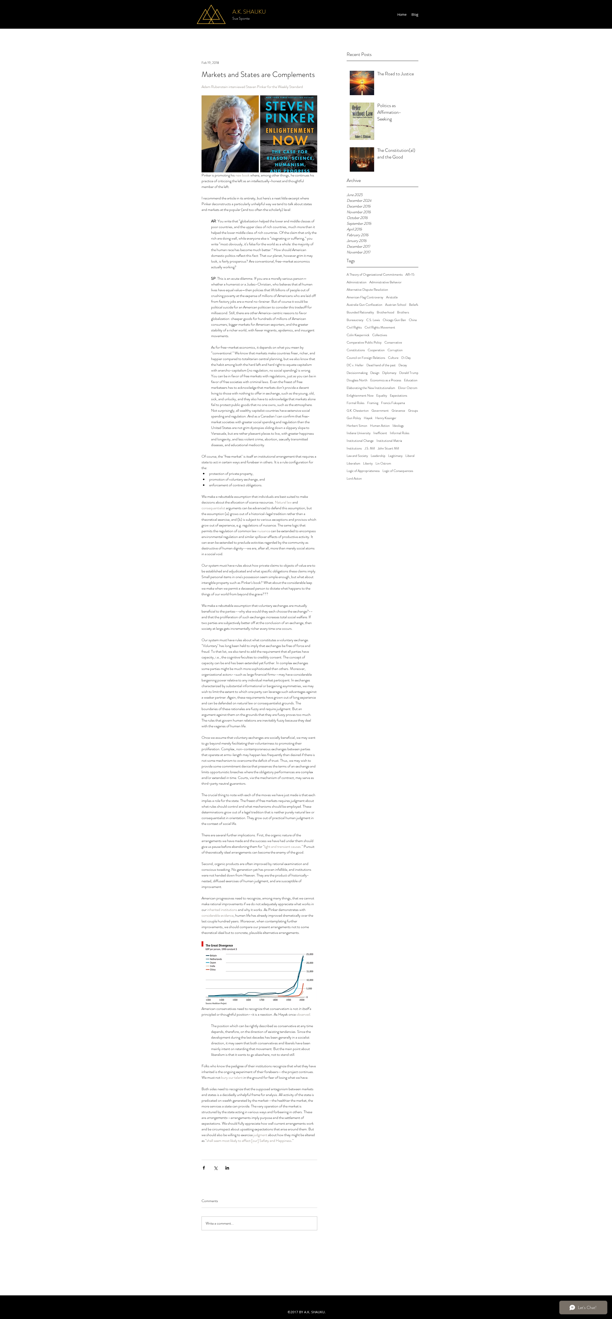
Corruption (395, 350)
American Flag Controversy (365, 297)
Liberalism (353, 463)
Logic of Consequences (397, 471)
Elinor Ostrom (407, 388)
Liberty (368, 463)
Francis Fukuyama (393, 403)
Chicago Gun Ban (394, 320)
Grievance (398, 410)
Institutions (354, 448)
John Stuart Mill (388, 448)
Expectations (398, 395)
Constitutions (356, 350)
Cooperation (376, 350)
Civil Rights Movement (380, 327)
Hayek (368, 418)
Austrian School (395, 304)
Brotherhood (385, 312)
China (413, 320)
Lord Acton (354, 478)
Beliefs (413, 304)
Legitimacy (395, 456)
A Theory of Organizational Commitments (375, 274)
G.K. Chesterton (358, 410)
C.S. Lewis (373, 320)
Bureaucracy (355, 320)
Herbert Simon (357, 425)
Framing (372, 403)
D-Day (406, 358)
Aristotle (392, 297)
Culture (393, 358)
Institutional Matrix (389, 440)
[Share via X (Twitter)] (215, 1168)
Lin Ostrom (383, 463)
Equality (381, 395)
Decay (403, 365)
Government (380, 410)
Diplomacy (389, 373)
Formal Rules (355, 403)
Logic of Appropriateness (363, 471)
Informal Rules (399, 433)
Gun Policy (354, 418)
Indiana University (359, 433)
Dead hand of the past (381, 365)
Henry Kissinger (385, 418)
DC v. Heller (355, 365)
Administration (356, 282)
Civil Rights (354, 327)
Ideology (398, 425)
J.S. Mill (370, 448)
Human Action (380, 425)
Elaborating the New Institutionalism (371, 388)
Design (374, 373)
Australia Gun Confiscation (364, 304)
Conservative (393, 342)
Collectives (379, 335)
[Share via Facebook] (204, 1168)
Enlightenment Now (360, 395)
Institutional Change (360, 440)
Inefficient (380, 433)
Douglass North (357, 380)
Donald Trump (408, 373)
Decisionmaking (357, 373)
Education (410, 380)
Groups (413, 410)
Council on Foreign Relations (366, 358)
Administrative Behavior (385, 282)
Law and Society (357, 456)
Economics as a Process (385, 380)
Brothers (403, 312)
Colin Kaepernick (358, 335)
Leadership (378, 456)
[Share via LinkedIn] (227, 1168)
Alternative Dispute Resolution (367, 289)
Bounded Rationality (360, 312)
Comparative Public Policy (364, 342)
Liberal (410, 456)
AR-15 (410, 274)
